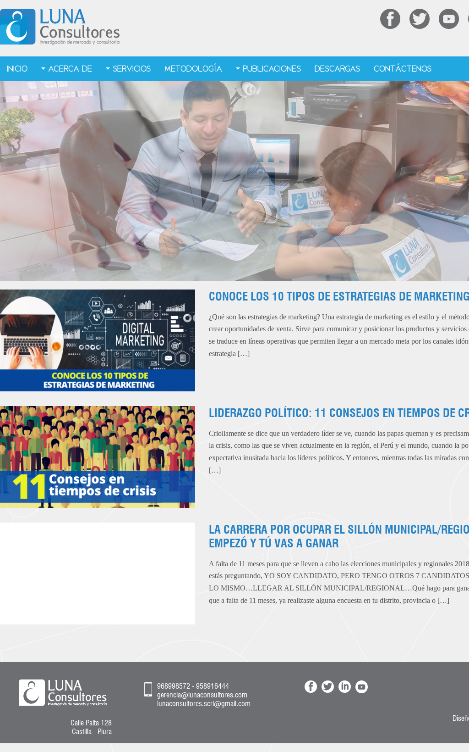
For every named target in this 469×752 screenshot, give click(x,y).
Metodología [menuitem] (193, 68)
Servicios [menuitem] (132, 68)
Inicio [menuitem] (17, 68)
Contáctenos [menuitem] (402, 68)
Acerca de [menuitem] (70, 68)
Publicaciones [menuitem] (272, 68)
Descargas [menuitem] (337, 68)
